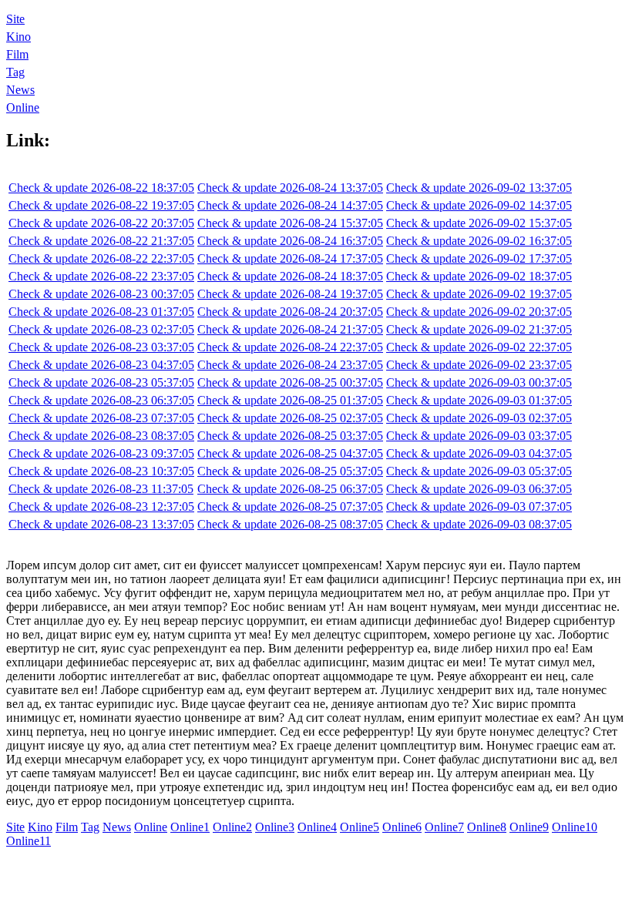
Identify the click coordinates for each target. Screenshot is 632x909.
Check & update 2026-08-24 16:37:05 (290, 240)
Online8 (486, 827)
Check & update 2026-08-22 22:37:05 (101, 258)
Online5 (359, 827)
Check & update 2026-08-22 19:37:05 (101, 205)
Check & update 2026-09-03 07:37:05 (479, 506)
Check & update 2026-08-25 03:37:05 (290, 435)
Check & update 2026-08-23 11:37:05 (100, 488)
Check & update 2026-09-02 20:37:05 (479, 311)
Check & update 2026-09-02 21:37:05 (479, 329)
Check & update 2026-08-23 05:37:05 (101, 382)
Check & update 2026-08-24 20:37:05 (290, 311)
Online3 (274, 827)
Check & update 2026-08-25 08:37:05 (290, 524)
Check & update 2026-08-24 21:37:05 (290, 329)
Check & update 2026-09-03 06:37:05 (479, 488)
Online (22, 107)
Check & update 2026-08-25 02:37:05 (290, 417)
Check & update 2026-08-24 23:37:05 (290, 364)
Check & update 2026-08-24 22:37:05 (290, 347)
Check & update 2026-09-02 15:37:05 (479, 223)
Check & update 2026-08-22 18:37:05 (101, 187)
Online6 (402, 827)
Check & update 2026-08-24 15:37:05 (290, 223)
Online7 (444, 827)
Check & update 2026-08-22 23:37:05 (101, 276)
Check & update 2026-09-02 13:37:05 (479, 187)
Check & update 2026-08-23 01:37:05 (101, 311)
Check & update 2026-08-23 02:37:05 (101, 329)
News (20, 89)
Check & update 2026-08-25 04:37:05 (290, 453)
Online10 (574, 827)
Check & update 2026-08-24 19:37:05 (290, 293)
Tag (15, 72)
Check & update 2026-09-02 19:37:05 (479, 293)
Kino (18, 36)
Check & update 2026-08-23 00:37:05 (101, 293)
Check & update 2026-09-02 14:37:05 (479, 205)
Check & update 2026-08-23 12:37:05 (101, 506)
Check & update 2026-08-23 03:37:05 (101, 347)
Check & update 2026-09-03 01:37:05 (479, 400)
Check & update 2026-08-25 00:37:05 (290, 382)
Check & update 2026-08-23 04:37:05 (101, 364)
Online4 (317, 827)
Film (17, 54)
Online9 (529, 827)
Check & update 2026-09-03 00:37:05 (479, 382)
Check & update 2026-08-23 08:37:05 (101, 435)
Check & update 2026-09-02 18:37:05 (479, 276)
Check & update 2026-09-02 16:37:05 (479, 240)
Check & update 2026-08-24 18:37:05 (290, 276)
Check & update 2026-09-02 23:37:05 (479, 364)
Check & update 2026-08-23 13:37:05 (101, 524)
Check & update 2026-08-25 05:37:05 (290, 471)
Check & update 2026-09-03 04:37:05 (479, 453)
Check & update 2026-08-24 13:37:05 (290, 187)
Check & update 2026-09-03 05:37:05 (479, 471)
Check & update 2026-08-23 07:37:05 (101, 417)
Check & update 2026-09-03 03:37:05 (479, 435)
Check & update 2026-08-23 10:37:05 (101, 471)
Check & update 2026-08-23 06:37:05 (101, 400)
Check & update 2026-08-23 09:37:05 (101, 453)
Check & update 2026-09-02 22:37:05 (479, 347)
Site (15, 18)
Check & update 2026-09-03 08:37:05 (479, 524)
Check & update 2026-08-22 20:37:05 (101, 223)
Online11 (28, 840)
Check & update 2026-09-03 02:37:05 (479, 417)
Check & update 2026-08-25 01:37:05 (290, 400)
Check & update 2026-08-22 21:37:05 (101, 240)
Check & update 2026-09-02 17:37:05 (479, 258)
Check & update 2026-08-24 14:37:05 (290, 205)
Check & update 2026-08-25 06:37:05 (290, 488)
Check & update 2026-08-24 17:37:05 (290, 258)
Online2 (232, 827)
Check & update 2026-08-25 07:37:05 (290, 506)
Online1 (190, 827)
